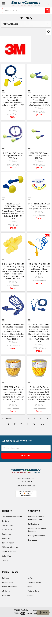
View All (30, 595)
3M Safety (6, 591)
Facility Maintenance (36, 535)
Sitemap (5, 560)
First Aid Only (7, 582)
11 (47, 418)
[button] (48, 32)
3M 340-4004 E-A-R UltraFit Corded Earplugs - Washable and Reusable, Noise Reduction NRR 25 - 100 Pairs (39, 269)
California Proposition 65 (12, 516)
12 (8, 424)
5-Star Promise (8, 529)
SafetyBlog (6, 556)
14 (21, 424)
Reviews (5, 521)
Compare (3, 91)
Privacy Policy (8, 543)
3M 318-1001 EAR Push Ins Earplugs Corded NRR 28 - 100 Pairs (13, 155)
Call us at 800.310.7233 (26, 485)
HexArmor (31, 578)
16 (34, 424)
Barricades (32, 540)
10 (40, 418)
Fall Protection (34, 524)
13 (15, 424)
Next (42, 424)
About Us (6, 538)
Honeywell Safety (34, 582)
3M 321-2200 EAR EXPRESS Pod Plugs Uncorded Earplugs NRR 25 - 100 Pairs (39, 206)
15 (28, 424)
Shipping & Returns (10, 547)
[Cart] (48, 3)
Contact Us (6, 534)
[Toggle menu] (3, 3)
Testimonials (7, 525)
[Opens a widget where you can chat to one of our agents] (43, 613)
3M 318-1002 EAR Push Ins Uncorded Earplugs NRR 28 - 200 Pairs (39, 155)
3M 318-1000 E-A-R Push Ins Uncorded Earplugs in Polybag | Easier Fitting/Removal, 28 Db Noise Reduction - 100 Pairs (39, 100)
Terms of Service (9, 551)
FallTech (5, 578)
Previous (8, 418)
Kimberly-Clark (33, 591)
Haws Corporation (9, 586)
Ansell (29, 586)
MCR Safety (6, 595)
